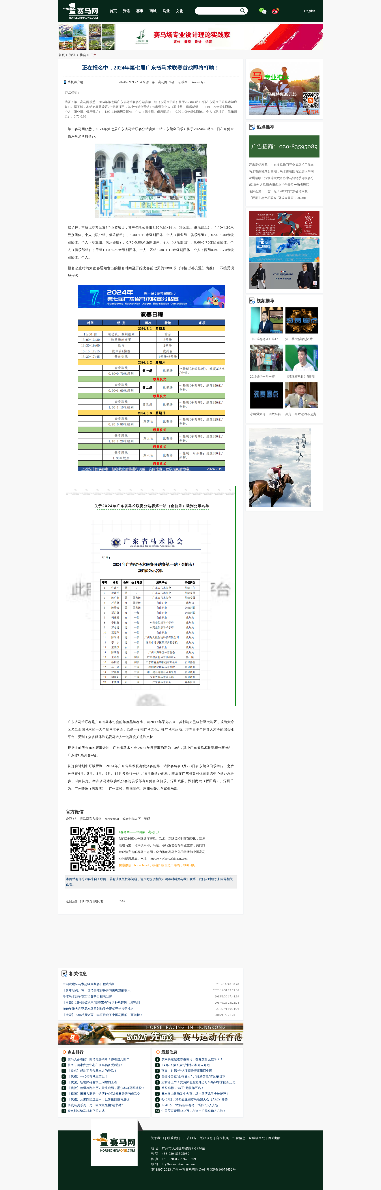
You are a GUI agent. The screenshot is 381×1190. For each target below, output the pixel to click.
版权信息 (206, 1138)
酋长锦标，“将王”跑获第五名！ (182, 1088)
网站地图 (275, 1138)
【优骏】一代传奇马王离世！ (88, 1076)
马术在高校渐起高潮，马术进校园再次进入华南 (281, 171)
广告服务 (190, 1138)
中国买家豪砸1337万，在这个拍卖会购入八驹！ (193, 1111)
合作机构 (222, 1138)
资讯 (126, 11)
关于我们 (157, 1138)
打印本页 (86, 901)
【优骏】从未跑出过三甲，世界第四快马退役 (98, 1099)
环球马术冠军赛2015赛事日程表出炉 (87, 996)
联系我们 (173, 1138)
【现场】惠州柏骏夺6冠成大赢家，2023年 (277, 198)
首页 (113, 11)
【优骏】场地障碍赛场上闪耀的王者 (92, 1082)
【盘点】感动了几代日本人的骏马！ (92, 1070)
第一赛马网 (159, 82)
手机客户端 (75, 82)
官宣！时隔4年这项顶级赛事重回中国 (186, 1070)
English (309, 11)
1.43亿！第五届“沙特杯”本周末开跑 (185, 1065)
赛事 (139, 11)
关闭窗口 (100, 901)
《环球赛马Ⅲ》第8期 (300, 376)
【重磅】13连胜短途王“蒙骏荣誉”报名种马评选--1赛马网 (101, 1002)
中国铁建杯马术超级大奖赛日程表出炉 (89, 984)
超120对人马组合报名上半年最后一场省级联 (279, 184)
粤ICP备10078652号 (221, 1169)
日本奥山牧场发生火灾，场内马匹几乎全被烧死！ (195, 1093)
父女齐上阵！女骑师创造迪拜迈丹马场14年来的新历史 (198, 1082)
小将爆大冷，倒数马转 (265, 414)
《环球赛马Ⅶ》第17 (264, 339)
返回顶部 (72, 901)
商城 (153, 11)
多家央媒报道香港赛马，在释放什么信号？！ (192, 1059)
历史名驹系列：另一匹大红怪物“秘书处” (95, 1105)
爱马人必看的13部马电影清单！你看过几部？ (98, 1059)
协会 (83, 55)
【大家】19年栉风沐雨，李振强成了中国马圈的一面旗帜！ (103, 1015)
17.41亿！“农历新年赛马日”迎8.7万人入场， (191, 1105)
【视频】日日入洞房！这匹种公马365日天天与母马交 (104, 1093)
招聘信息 (239, 1138)
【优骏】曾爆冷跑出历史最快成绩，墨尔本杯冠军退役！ (106, 1088)
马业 (166, 11)
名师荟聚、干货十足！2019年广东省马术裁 (278, 191)
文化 (179, 11)
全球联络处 (257, 1138)
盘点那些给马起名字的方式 (86, 1111)
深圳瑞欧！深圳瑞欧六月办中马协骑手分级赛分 (281, 178)
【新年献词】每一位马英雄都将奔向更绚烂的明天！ (98, 990)
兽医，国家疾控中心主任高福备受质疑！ (95, 1065)
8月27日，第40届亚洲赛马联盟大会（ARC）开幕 (194, 1099)
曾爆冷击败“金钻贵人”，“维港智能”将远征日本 (193, 1076)
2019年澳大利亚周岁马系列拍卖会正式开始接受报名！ (100, 1008)
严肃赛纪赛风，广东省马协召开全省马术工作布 (281, 165)
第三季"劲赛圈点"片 (299, 339)
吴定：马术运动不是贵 (300, 414)
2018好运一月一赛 (262, 376)
